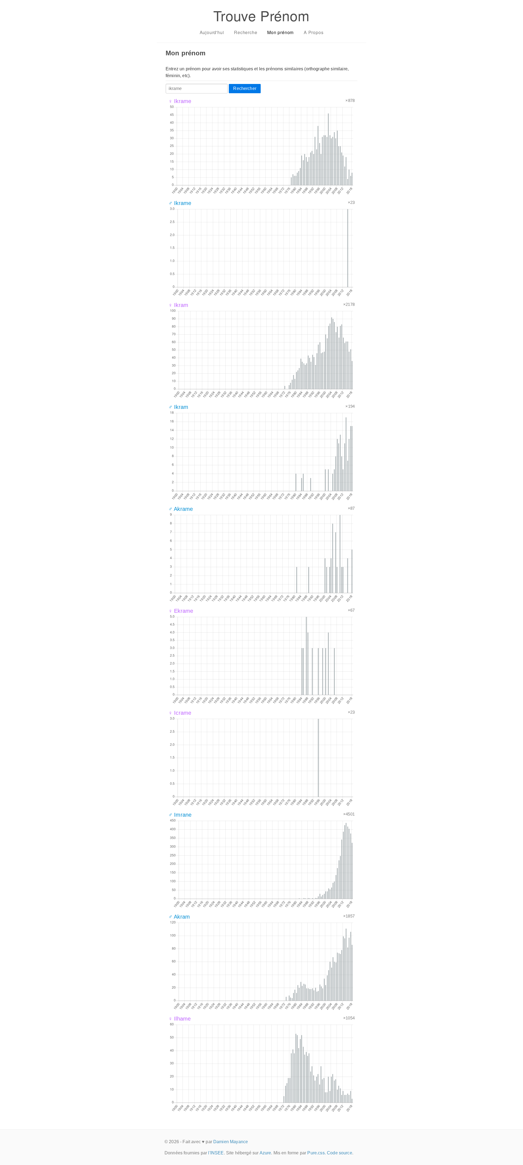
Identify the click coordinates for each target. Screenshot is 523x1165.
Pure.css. (316, 1153)
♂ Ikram (178, 407)
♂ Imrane (179, 815)
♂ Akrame (180, 509)
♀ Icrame (179, 713)
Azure (265, 1153)
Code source (339, 1153)
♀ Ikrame (179, 101)
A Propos (313, 32)
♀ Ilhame (179, 1019)
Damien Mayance (230, 1141)
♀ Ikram (178, 305)
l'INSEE (216, 1153)
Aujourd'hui (212, 32)
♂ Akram (179, 917)
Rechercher (244, 88)
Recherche (245, 32)
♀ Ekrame (180, 611)
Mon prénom (280, 32)
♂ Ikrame (179, 203)
